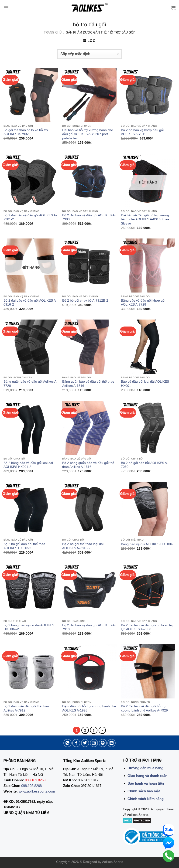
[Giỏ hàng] (173, 8)
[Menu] (6, 7)
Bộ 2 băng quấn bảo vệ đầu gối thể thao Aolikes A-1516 (88, 465)
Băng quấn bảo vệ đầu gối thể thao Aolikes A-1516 (88, 384)
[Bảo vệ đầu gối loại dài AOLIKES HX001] (148, 347)
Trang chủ (53, 32)
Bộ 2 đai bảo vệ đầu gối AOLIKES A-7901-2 (30, 217)
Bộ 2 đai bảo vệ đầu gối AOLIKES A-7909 (89, 217)
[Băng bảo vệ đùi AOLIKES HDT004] (148, 509)
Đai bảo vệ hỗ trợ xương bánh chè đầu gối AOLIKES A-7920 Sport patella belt (87, 134)
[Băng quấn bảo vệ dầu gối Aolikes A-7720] (30, 347)
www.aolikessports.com (37, 791)
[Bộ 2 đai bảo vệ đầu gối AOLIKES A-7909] (89, 180)
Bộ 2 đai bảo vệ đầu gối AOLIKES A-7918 (89, 627)
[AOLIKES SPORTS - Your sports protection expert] (89, 7)
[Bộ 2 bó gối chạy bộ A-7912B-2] (89, 265)
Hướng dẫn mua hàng (145, 768)
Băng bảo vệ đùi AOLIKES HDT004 (147, 544)
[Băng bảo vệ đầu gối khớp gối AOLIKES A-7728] (148, 265)
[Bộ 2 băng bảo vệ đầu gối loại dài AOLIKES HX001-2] (30, 428)
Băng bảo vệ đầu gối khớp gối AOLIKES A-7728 (143, 302)
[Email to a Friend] (94, 743)
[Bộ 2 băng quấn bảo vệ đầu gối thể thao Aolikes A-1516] (89, 428)
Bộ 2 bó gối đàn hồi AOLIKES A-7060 (144, 465)
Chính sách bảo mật (143, 791)
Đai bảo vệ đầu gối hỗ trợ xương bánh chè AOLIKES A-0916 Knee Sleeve (145, 219)
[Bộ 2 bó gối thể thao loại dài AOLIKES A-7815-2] (89, 509)
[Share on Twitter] (85, 743)
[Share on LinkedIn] (111, 743)
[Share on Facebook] (76, 743)
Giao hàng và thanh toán (147, 776)
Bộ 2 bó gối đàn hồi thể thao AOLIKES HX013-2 (24, 546)
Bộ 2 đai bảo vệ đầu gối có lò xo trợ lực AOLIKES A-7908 (147, 627)
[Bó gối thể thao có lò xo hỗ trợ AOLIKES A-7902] (30, 95)
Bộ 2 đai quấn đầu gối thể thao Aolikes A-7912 (26, 708)
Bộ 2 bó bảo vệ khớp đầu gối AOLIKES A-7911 (142, 132)
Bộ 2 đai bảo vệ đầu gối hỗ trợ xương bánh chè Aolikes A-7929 (144, 708)
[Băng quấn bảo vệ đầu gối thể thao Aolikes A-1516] (89, 347)
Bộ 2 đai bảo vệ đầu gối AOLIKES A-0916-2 (30, 302)
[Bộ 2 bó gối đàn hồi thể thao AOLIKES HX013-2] (30, 509)
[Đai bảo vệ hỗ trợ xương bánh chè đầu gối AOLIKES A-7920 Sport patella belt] (89, 95)
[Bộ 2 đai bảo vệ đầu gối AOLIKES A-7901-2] (30, 180)
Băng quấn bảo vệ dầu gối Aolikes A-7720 (30, 384)
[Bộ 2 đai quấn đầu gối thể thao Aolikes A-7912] (30, 671)
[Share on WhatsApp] (67, 743)
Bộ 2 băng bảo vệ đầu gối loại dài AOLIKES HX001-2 (28, 465)
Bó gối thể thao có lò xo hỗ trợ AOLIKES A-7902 (25, 132)
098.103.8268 (31, 786)
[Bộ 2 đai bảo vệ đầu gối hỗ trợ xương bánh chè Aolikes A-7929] (148, 671)
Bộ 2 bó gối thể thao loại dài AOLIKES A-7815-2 (82, 546)
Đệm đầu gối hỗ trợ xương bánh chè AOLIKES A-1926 (89, 708)
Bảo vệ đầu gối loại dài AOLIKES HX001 (145, 384)
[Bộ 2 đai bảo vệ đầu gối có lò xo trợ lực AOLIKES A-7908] (148, 590)
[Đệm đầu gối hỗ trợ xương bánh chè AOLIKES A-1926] (89, 671)
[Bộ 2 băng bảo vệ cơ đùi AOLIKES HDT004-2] (30, 590)
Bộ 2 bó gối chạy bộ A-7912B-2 (85, 300)
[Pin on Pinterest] (103, 743)
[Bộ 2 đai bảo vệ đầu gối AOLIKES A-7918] (89, 590)
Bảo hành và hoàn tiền (145, 783)
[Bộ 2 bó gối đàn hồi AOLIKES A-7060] (148, 428)
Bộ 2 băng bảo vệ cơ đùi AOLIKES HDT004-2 (28, 627)
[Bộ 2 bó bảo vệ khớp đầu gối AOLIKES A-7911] (148, 95)
